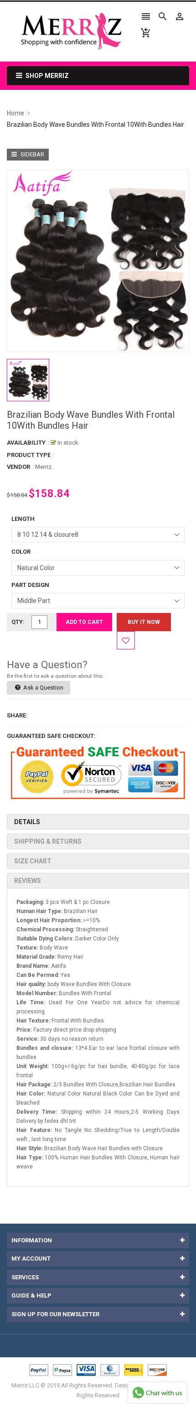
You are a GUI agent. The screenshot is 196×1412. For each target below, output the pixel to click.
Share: (17, 715)
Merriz (43, 466)
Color (21, 551)
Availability (26, 442)
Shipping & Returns (48, 841)
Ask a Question (42, 687)
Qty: (18, 621)
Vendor (18, 466)
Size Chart (33, 861)
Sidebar (31, 154)
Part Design (30, 584)
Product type (29, 455)
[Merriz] (98, 1369)
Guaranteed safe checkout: (51, 735)
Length (23, 518)
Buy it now (144, 622)
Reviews (27, 880)
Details (27, 821)
